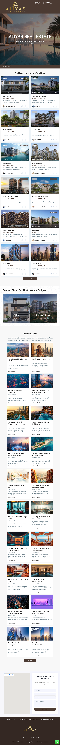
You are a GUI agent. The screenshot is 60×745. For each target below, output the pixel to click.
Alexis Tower (6, 263)
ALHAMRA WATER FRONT (10, 196)
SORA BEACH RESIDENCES (40, 196)
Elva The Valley (7, 96)
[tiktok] (23, 737)
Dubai (8, 92)
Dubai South (6, 159)
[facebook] (21, 737)
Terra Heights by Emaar (39, 96)
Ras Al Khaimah (41, 125)
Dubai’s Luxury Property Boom (41, 359)
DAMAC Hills (6, 125)
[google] (28, 737)
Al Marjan (35, 125)
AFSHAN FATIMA (39, 139)
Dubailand (35, 226)
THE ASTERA (36, 129)
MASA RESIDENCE (37, 163)
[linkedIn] (31, 737)
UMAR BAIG (37, 106)
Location (45, 4)
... (18, 102)
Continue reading (11, 371)
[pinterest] (34, 737)
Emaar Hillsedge (7, 129)
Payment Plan (46, 2)
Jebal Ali (5, 259)
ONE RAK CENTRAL (8, 230)
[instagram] (39, 737)
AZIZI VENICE (7, 163)
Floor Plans (38, 4)
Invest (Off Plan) (43, 315)
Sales (16, 315)
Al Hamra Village (7, 192)
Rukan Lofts (35, 230)
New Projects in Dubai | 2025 (41, 517)
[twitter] (26, 737)
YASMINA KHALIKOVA (10, 106)
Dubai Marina (36, 259)
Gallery (51, 4)
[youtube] (36, 737)
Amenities (37, 2)
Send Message (45, 709)
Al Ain (5, 92)
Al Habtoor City (36, 263)
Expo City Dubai (36, 92)
